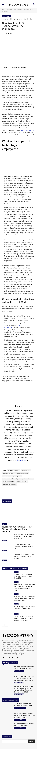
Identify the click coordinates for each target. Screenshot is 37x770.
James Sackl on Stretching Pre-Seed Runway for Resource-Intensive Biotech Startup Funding (24, 587)
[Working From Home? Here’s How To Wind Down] (7, 727)
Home (3, 9)
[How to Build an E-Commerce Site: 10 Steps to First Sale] (7, 670)
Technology (9, 9)
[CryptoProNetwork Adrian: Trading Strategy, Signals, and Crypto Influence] (18, 513)
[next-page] (6, 625)
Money (4, 524)
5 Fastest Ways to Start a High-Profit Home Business (23, 705)
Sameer (10, 33)
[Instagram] (6, 657)
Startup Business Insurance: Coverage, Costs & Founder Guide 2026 (23, 576)
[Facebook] (3, 657)
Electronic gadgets (8, 473)
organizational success (27, 479)
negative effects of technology (10, 479)
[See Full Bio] (27, 460)
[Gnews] (17, 657)
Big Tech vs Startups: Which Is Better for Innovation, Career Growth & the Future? (24, 618)
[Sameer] (4, 33)
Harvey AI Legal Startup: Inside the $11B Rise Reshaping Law (24, 607)
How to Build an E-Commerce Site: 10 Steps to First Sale (24, 667)
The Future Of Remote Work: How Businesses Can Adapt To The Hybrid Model (24, 715)
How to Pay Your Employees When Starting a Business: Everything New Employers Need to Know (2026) (23, 689)
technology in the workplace (12, 100)
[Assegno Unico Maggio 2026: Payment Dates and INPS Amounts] (7, 558)
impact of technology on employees (12, 476)
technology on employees (9, 484)
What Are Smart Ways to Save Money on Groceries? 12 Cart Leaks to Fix (24, 536)
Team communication (8, 481)
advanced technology (13, 470)
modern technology (27, 130)
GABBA (19, 197)
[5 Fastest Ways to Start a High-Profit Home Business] (7, 707)
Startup (16, 572)
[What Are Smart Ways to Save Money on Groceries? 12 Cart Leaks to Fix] (7, 538)
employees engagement (22, 473)
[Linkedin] (9, 657)
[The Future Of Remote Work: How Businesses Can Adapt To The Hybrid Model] (7, 717)
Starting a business (19, 670)
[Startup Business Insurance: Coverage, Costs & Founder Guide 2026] (7, 575)
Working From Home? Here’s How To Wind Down (24, 724)
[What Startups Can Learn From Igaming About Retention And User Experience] (7, 598)
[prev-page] (3, 625)
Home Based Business (19, 708)
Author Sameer (25, 470)
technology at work (22, 481)
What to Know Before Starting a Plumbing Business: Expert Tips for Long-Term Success (24, 678)
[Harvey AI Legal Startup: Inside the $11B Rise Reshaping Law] (7, 608)
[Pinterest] (12, 657)
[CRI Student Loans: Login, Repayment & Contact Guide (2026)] (7, 548)
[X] (15, 657)
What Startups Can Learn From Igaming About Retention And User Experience (24, 598)
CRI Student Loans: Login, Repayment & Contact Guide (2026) (23, 546)
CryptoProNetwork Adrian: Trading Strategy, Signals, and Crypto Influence (17, 529)
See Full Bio (21, 460)
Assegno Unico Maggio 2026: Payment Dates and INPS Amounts (24, 556)
